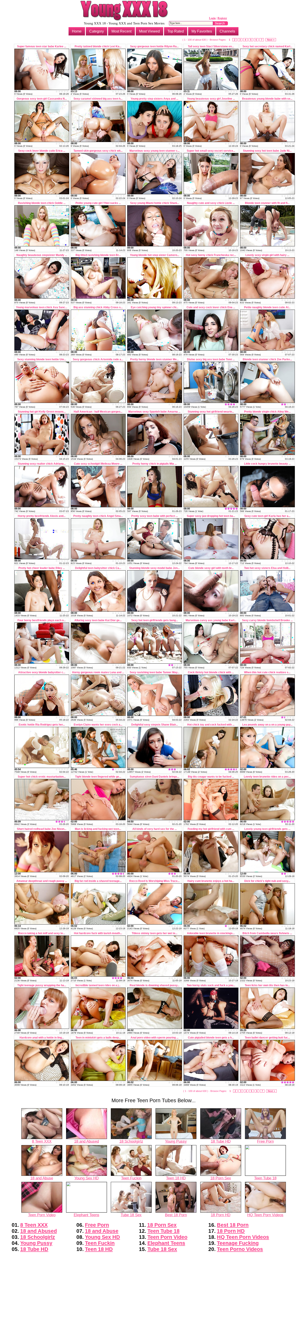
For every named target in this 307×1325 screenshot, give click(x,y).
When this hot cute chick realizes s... (267, 672)
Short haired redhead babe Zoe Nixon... (41, 829)
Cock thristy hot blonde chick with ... (211, 672)
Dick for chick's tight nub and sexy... (267, 881)
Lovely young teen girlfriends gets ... (267, 829)
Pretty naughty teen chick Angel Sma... (98, 516)
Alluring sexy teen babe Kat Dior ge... (98, 620)
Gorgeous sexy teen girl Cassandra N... (42, 98)
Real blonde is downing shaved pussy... (154, 985)
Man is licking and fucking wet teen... (98, 829)
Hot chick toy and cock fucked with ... (210, 724)
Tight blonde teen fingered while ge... (98, 776)
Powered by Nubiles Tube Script (153, 1321)
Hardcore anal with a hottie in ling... (42, 1037)
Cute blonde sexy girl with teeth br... (211, 568)
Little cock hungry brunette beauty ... (267, 463)
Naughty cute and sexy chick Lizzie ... (211, 203)
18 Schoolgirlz (131, 1141)
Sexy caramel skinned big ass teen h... (97, 98)
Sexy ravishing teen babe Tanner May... (154, 672)
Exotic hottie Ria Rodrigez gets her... (42, 724)
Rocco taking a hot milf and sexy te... (41, 933)
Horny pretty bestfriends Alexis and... (41, 516)
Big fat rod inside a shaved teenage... (98, 881)
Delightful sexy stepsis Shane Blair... (154, 724)
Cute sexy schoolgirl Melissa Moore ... (98, 463)
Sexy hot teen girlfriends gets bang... (154, 620)
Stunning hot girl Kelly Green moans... (42, 411)
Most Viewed (149, 31)
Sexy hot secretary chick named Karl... (267, 46)
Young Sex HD (86, 1178)
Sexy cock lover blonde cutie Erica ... (41, 150)
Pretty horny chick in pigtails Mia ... (154, 463)
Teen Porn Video (42, 1215)
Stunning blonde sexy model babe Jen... (154, 568)
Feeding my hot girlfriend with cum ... (211, 829)
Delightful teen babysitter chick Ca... (98, 568)
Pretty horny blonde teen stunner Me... (154, 359)
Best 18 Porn (176, 1215)
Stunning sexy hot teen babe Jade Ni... (267, 150)
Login (212, 18)
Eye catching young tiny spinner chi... (154, 307)
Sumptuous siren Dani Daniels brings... (154, 776)
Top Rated (175, 31)
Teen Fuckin (131, 1178)
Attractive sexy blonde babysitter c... (41, 672)
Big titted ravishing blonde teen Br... (98, 255)
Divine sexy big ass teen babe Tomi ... (211, 359)
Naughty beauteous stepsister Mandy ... (41, 255)
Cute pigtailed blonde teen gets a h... (211, 1037)
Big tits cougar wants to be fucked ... (211, 776)
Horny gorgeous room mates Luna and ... (98, 672)
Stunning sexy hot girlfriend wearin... (211, 411)
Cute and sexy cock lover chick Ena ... (211, 307)
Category (96, 31)
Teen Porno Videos (240, 1249)
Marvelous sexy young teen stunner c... (154, 150)
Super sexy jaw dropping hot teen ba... (211, 516)
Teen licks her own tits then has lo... (267, 985)
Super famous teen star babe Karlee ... (41, 46)
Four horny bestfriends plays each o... (42, 620)
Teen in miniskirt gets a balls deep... (98, 1037)
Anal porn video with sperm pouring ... (154, 1037)
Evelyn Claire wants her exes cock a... (98, 724)
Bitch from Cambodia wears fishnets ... (267, 933)
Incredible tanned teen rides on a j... (98, 985)
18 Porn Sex (220, 1178)
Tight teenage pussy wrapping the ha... (41, 985)
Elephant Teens (86, 1215)
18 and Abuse (41, 1178)
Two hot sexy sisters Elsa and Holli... (267, 568)
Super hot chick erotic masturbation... (42, 776)
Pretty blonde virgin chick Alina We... (267, 411)
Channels (227, 31)
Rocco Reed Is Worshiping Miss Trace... (154, 881)
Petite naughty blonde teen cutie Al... (267, 307)
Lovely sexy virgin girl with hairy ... (267, 255)
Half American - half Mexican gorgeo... (98, 411)
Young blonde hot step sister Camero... (154, 255)
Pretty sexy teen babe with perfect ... (154, 516)
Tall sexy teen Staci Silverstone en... (211, 46)
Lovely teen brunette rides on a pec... (267, 776)
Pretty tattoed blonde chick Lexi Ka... (98, 46)
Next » (270, 39)
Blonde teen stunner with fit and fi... (267, 203)
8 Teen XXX (41, 1141)
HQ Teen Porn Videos (265, 1215)
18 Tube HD (221, 1141)
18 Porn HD (220, 1215)
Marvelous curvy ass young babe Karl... (211, 620)
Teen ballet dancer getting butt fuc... (267, 1037)
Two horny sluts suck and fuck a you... (211, 985)
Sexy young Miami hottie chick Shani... (154, 203)
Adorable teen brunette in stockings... (211, 933)
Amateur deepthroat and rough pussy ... (41, 881)
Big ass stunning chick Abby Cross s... (98, 307)
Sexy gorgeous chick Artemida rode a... (98, 359)
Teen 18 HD (176, 1178)
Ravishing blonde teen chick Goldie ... (41, 203)
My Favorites (201, 31)
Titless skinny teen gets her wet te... (154, 933)
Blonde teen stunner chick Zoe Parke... (267, 359)
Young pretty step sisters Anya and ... (154, 98)
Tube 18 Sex (131, 1215)
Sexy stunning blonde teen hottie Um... (41, 359)
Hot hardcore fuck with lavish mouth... (98, 933)
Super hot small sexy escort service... (211, 150)
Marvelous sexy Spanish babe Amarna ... (154, 411)
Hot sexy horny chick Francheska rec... (211, 255)
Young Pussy (176, 1141)
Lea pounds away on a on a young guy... (267, 724)
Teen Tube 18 (265, 1178)
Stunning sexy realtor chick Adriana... (42, 463)
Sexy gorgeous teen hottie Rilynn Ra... (154, 46)
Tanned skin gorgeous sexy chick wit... (97, 150)
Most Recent (121, 31)
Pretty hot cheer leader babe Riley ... (41, 568)
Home (77, 31)
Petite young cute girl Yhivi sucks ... (98, 203)
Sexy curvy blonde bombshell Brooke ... (267, 620)
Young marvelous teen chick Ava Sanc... (41, 307)
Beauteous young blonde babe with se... (267, 98)
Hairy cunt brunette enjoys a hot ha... (210, 881)
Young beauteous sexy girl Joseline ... (211, 98)
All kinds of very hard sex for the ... (154, 829)
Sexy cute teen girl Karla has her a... (267, 516)
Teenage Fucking (238, 1243)
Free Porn (265, 1141)
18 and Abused (86, 1141)
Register (222, 18)
